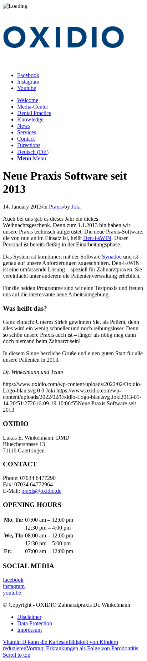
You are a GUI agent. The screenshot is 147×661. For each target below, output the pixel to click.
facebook (13, 580)
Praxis (56, 207)
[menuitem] (80, 100)
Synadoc (112, 257)
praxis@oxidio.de (41, 491)
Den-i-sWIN (97, 238)
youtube (12, 593)
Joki (76, 207)
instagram (14, 586)
